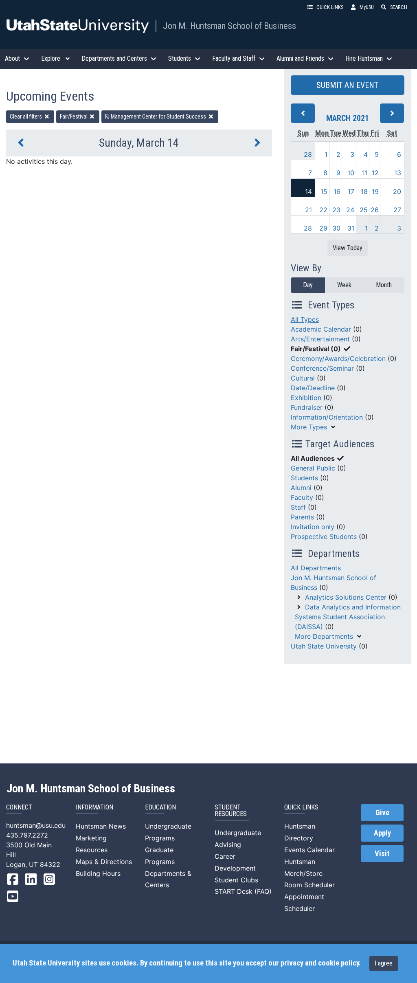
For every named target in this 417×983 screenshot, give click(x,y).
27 (397, 210)
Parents (302, 517)
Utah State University (324, 646)
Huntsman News (101, 826)
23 (336, 210)
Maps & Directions (104, 862)
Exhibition (306, 398)
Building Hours (98, 873)
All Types (305, 319)
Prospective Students (324, 536)
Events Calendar (309, 850)
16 (337, 191)
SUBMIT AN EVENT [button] (347, 85)
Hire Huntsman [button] (364, 58)
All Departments (316, 568)
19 (375, 191)
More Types (309, 427)
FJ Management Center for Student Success (156, 116)
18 (364, 191)
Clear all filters (26, 116)
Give (382, 812)
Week (344, 285)
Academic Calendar (321, 329)
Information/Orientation (327, 417)
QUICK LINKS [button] (329, 7)
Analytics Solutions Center (345, 597)
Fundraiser (307, 407)
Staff (298, 507)
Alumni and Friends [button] (300, 58)
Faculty (302, 497)
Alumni (301, 488)
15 (323, 191)
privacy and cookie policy (320, 963)
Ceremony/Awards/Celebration (338, 358)
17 (351, 191)
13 (397, 173)
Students (304, 478)
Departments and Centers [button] (114, 58)
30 (336, 228)
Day (308, 285)
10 (350, 173)
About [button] (12, 58)
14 (308, 191)
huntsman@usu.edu (36, 825)
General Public (313, 468)
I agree (384, 963)
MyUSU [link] (367, 7)
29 (323, 228)
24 (350, 210)
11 (365, 173)
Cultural (303, 378)
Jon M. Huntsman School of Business (229, 25)
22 (323, 210)
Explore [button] (50, 58)
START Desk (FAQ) (243, 891)
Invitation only (312, 527)
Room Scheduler (309, 885)
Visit (382, 853)
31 (350, 228)
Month (384, 285)
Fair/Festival (74, 116)
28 (308, 154)
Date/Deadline (313, 388)
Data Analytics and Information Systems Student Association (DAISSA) (348, 617)
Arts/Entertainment (320, 339)
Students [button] (179, 58)
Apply (382, 833)
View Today (347, 248)
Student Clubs (236, 880)
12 (375, 173)
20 (397, 191)
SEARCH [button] (398, 7)
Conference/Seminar (322, 368)
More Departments (324, 636)
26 (375, 210)
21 (308, 210)
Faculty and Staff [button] (233, 58)
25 (364, 210)
